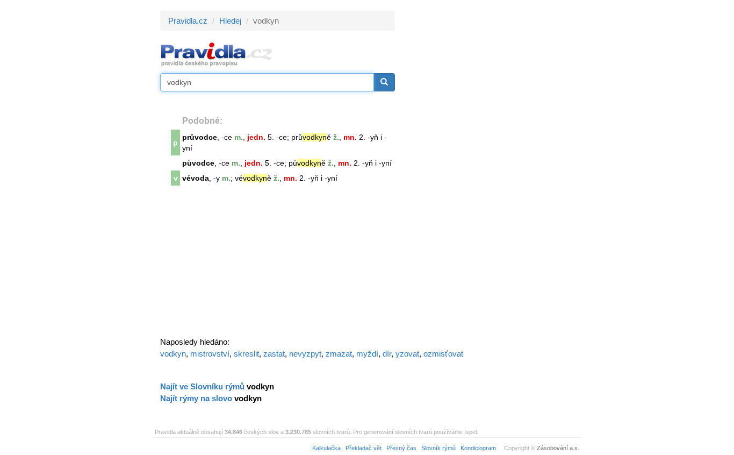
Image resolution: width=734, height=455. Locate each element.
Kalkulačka (326, 448)
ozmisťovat (443, 353)
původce (198, 163)
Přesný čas (401, 448)
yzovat (407, 353)
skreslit (246, 353)
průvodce (199, 137)
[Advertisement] (491, 172)
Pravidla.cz (187, 20)
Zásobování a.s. (558, 448)
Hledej (230, 20)
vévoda (195, 178)
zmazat (339, 353)
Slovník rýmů (438, 448)
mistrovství (209, 353)
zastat (274, 353)
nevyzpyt (305, 353)
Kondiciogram (478, 448)
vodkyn (173, 353)
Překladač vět (364, 448)
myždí (367, 353)
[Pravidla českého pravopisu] (217, 54)
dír (387, 353)
